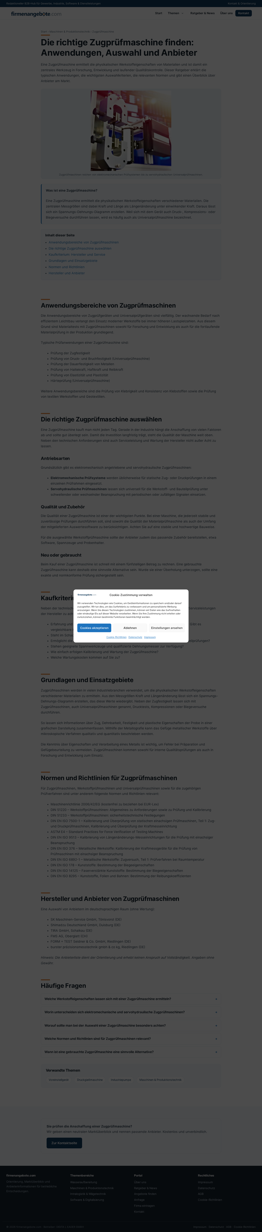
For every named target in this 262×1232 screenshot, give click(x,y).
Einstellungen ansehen (167, 628)
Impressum (150, 637)
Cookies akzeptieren (94, 628)
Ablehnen (130, 628)
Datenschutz (135, 637)
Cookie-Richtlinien (116, 637)
